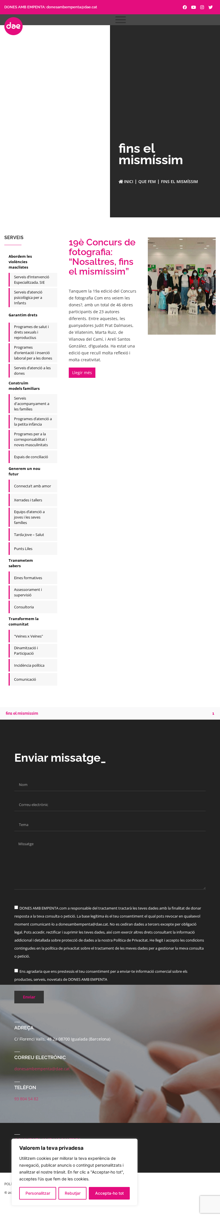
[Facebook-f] (185, 7)
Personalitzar (37, 1193)
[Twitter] (211, 7)
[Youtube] (193, 7)
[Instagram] (202, 7)
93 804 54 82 (26, 1098)
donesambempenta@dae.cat (71, 7)
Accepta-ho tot (109, 1193)
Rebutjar (72, 1193)
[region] (74, 1172)
